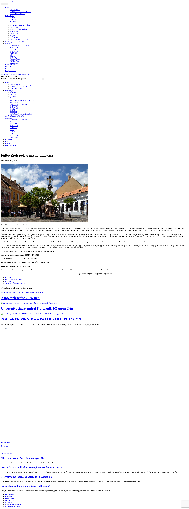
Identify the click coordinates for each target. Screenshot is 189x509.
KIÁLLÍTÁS (14, 47)
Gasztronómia (14, 63)
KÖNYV (13, 57)
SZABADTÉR (15, 59)
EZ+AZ (8, 67)
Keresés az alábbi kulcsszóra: (11, 78)
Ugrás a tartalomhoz (8, 2)
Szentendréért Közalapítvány (15, 283)
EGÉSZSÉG (14, 37)
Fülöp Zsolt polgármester (14, 279)
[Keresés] (43, 79)
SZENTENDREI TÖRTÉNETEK (22, 25)
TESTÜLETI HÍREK (17, 14)
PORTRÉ (13, 22)
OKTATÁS (14, 33)
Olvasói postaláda (7, 453)
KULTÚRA (14, 31)
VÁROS (13, 18)
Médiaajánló (9, 500)
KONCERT (14, 51)
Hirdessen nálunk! (7, 450)
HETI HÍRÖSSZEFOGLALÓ (20, 12)
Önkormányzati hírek (12, 506)
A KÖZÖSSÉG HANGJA (14, 41)
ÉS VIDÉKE (14, 20)
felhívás (8, 277)
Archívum (8, 502)
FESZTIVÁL (14, 61)
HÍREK (8, 8)
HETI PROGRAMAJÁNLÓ (20, 45)
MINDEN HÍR (15, 10)
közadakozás (9, 281)
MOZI (12, 55)
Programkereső (10, 71)
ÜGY (12, 23)
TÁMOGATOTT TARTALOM (21, 39)
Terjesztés (4, 446)
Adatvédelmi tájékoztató (13, 504)
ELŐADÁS (14, 49)
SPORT (12, 35)
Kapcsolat (8, 496)
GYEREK (13, 53)
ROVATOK (9, 16)
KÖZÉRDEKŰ (10, 65)
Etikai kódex (9, 498)
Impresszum (9, 494)
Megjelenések (5, 442)
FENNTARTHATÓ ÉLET (19, 29)
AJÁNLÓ (8, 43)
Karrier (7, 69)
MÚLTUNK (14, 27)
